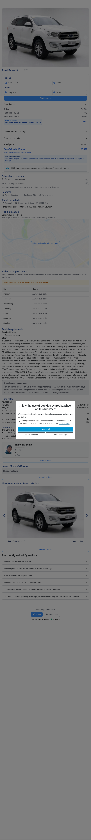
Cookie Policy (64, 423)
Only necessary (31, 435)
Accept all (45, 429)
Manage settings (60, 435)
